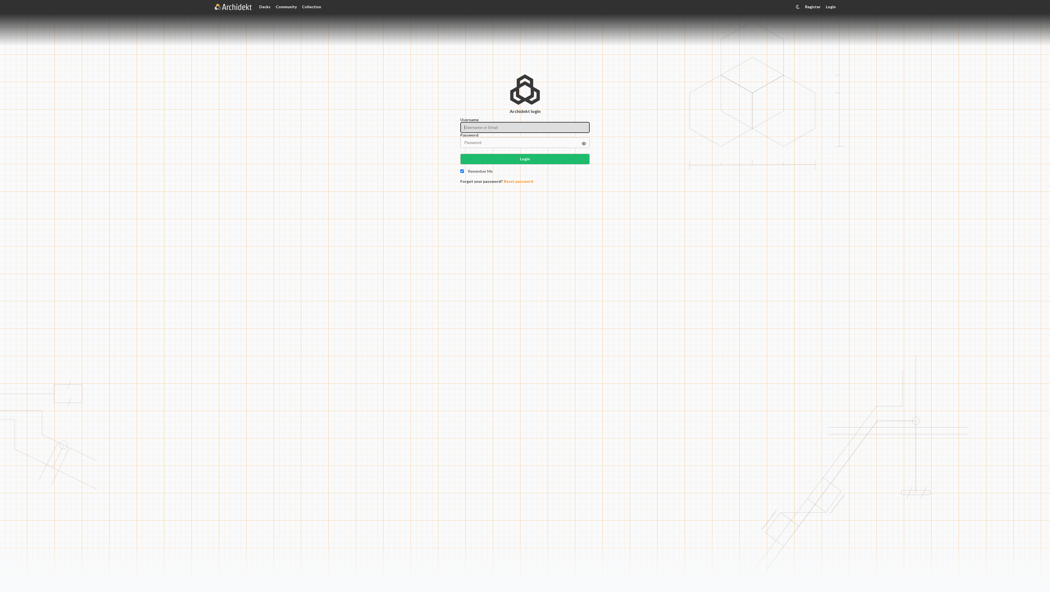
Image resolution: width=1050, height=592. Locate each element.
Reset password (518, 181)
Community (286, 6)
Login (831, 6)
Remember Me (480, 171)
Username (469, 120)
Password (469, 135)
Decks (264, 6)
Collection (311, 6)
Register (813, 6)
